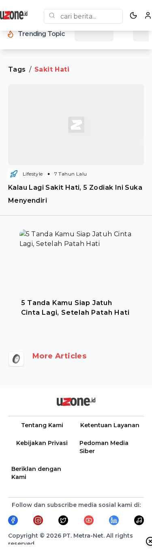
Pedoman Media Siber (103, 447)
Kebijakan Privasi (42, 443)
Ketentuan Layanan (109, 425)
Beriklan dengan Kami (36, 473)
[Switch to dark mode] (133, 15)
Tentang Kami (42, 425)
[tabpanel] (76, 275)
